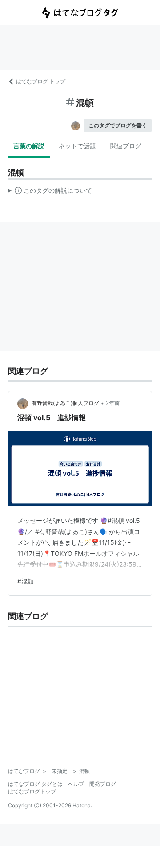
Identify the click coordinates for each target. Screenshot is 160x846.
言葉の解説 (28, 146)
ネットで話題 (77, 146)
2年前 (113, 403)
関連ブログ (125, 146)
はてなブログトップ (32, 791)
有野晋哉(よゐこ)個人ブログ (65, 403)
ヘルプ (76, 784)
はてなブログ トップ (40, 81)
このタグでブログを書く (117, 125)
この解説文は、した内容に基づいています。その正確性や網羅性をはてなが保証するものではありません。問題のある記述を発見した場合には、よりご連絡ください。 (50, 192)
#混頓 (25, 581)
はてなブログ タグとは (35, 784)
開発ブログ (102, 784)
